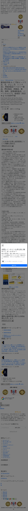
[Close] (2, 245)
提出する (14, 265)
